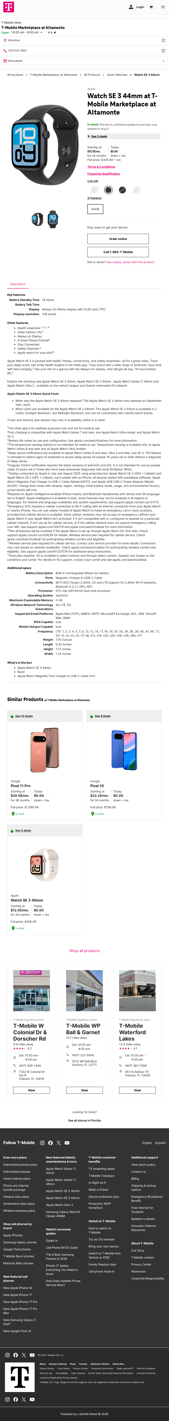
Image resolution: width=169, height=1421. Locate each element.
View (31, 1090)
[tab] (18, 284)
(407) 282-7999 (136, 1065)
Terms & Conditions (101, 166)
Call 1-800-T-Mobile (118, 252)
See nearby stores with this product (130, 262)
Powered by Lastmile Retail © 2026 (84, 1414)
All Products (92, 74)
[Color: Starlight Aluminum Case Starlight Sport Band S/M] (94, 190)
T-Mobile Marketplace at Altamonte (53, 74)
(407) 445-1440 (30, 1065)
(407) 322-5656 (83, 1055)
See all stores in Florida (84, 1120)
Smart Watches (117, 74)
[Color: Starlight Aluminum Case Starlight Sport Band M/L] (136, 190)
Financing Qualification (103, 173)
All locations (15, 74)
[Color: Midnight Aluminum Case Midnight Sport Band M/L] (108, 190)
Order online (118, 239)
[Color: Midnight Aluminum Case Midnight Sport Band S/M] (122, 190)
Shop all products (84, 951)
